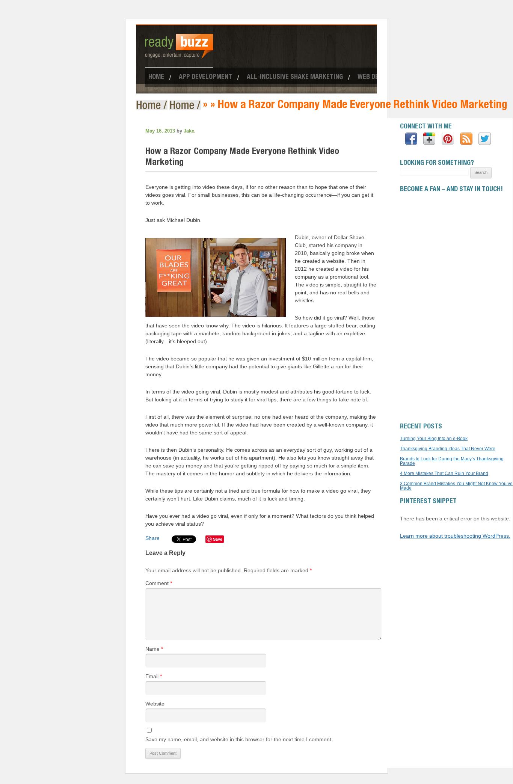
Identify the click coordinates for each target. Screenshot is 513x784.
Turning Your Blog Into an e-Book (434, 438)
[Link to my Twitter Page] (484, 139)
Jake (189, 131)
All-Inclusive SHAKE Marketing (295, 77)
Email (153, 676)
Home (156, 77)
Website (154, 704)
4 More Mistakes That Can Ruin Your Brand (444, 473)
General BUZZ (186, 105)
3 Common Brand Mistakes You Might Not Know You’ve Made (456, 486)
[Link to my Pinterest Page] (448, 139)
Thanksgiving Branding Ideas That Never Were (447, 448)
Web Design (375, 77)
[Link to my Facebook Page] (411, 139)
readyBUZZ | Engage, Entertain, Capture (152, 105)
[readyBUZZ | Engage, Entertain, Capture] (179, 55)
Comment (158, 583)
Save (217, 539)
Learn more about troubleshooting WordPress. (455, 536)
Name (154, 649)
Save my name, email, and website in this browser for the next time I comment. (239, 739)
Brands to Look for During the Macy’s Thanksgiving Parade (452, 461)
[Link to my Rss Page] (466, 139)
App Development (205, 77)
